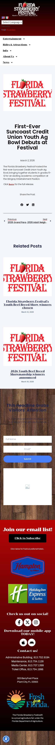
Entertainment (12, 38)
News (6, 62)
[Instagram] (36, 622)
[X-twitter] (27, 622)
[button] (22, 204)
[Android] (31, 642)
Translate (11, 30)
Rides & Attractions (15, 44)
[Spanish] (7, 17)
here (11, 184)
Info (5, 50)
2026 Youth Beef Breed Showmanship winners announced (27, 374)
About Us (8, 56)
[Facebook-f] (19, 622)
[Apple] (23, 642)
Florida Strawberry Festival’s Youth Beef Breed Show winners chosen (27, 304)
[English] (3, 17)
